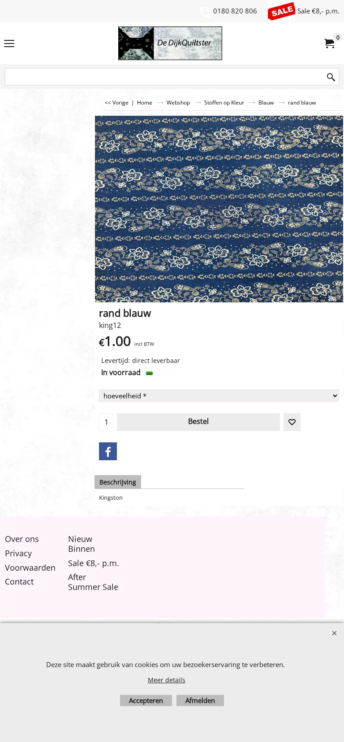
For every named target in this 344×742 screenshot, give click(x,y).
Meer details (166, 680)
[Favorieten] (292, 422)
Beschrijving (117, 482)
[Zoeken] (331, 77)
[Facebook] (108, 451)
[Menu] (9, 44)
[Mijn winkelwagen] (328, 43)
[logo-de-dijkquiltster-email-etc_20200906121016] (170, 43)
